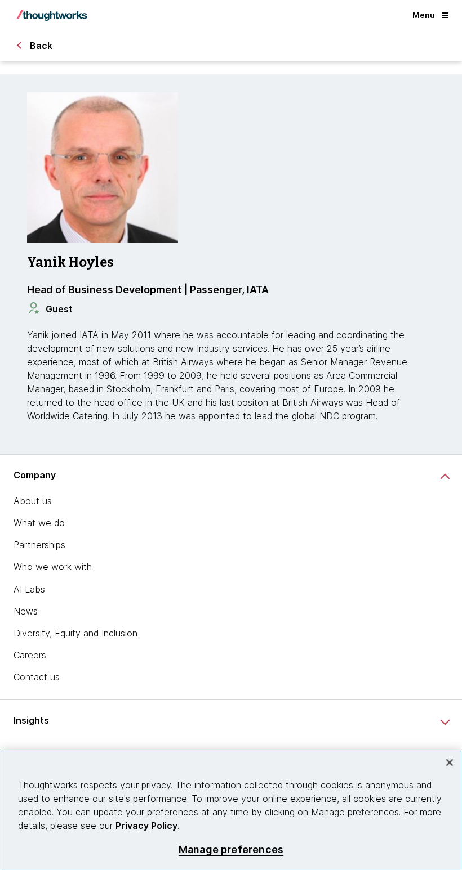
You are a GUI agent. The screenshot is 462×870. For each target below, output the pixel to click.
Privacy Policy (146, 825)
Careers (30, 655)
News (26, 611)
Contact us (37, 677)
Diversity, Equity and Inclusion (75, 633)
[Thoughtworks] (52, 15)
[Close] (449, 762)
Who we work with (53, 566)
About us (33, 500)
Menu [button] (423, 15)
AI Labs (29, 589)
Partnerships (39, 544)
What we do (39, 522)
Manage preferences (231, 849)
